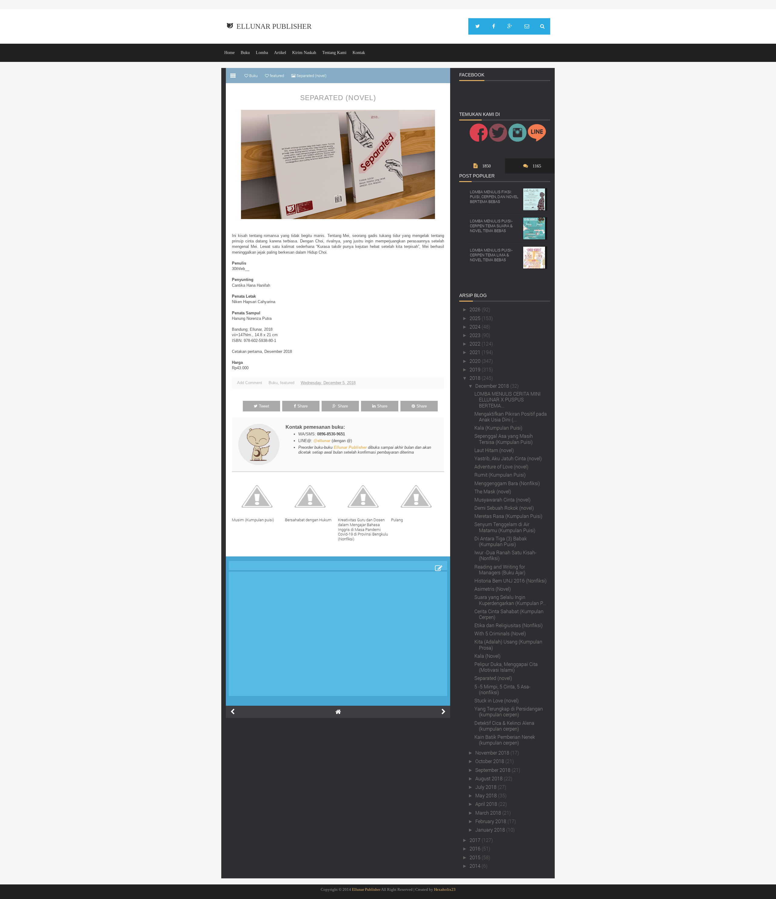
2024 (476, 326)
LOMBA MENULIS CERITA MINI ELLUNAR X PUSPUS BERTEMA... (507, 399)
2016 (476, 848)
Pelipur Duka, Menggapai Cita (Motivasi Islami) (506, 667)
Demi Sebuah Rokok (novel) (504, 508)
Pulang (397, 519)
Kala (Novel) (487, 656)
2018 (476, 378)
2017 (476, 840)
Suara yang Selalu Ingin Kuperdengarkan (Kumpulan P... (510, 600)
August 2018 (489, 778)
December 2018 (492, 386)
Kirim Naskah (304, 52)
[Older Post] (443, 712)
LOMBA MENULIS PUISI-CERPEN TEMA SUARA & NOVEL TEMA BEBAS (491, 225)
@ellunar (321, 440)
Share (302, 406)
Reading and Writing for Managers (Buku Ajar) (499, 569)
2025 (476, 318)
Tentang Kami (334, 52)
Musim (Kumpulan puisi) (253, 519)
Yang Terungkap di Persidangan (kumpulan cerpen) (508, 711)
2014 (476, 866)
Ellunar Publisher (274, 26)
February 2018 (491, 821)
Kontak (359, 52)
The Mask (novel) (492, 491)
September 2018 (493, 770)
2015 (476, 857)
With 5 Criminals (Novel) (500, 633)
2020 (476, 361)
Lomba (262, 52)
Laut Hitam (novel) (494, 450)
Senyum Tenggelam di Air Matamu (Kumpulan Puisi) (504, 527)
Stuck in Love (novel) (496, 700)
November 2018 (492, 752)
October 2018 (490, 761)
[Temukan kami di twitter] (477, 26)
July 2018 (486, 787)
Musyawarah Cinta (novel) (502, 499)
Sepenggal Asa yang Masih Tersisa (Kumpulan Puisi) (503, 439)
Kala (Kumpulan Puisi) (498, 427)
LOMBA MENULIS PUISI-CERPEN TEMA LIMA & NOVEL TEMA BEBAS (491, 254)
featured (287, 382)
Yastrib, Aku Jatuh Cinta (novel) (508, 458)
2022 (476, 343)
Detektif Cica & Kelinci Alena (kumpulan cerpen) (504, 726)
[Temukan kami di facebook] (493, 26)
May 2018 (486, 795)
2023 (476, 335)
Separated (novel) (338, 98)
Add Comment (249, 382)
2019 (476, 369)
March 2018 (488, 812)
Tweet (264, 406)
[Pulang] (417, 496)
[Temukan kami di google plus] (509, 26)
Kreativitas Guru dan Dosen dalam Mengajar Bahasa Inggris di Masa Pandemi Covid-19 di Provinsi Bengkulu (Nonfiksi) (363, 529)
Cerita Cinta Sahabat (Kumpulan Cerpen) (509, 614)
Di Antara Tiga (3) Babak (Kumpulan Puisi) (500, 541)
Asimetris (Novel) (492, 589)
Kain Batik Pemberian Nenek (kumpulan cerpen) (504, 740)
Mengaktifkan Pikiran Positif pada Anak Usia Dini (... (510, 417)
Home (229, 52)
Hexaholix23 (445, 889)
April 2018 (486, 804)
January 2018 (490, 829)
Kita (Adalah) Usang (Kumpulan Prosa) (508, 644)
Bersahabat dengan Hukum (308, 519)
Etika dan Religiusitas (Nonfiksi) (508, 625)
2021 (476, 352)
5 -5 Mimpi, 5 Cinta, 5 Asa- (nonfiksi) (502, 689)
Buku (245, 52)
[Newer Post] (232, 712)
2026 (476, 309)
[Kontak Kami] (527, 26)
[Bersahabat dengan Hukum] (311, 496)
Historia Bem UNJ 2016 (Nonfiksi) (510, 580)
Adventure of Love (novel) (501, 466)
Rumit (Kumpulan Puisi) (500, 474)
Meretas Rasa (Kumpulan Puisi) (508, 516)
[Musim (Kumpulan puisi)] (258, 496)
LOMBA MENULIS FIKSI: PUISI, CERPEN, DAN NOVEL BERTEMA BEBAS (494, 196)
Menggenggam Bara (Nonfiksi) (507, 483)
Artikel (280, 52)
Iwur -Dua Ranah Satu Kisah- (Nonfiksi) (505, 555)
